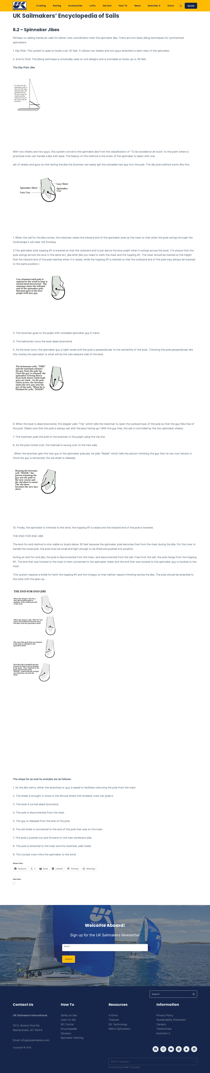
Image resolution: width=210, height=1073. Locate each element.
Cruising (41, 5)
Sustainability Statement (171, 1019)
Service (107, 5)
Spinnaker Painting (72, 1037)
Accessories (75, 5)
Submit (68, 959)
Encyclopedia (69, 1028)
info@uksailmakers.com (35, 1040)
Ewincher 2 (154, 5)
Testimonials (164, 1028)
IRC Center (67, 1024)
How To (123, 5)
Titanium (114, 1019)
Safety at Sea (69, 1015)
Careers (161, 1024)
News (137, 5)
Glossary (66, 1033)
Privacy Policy (164, 1015)
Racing (57, 5)
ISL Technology (118, 1024)
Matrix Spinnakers (119, 1028)
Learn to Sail (68, 1019)
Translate (134, 1067)
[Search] (181, 6)
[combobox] (170, 994)
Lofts (93, 5)
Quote (191, 5)
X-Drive (113, 1015)
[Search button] (193, 994)
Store (170, 5)
